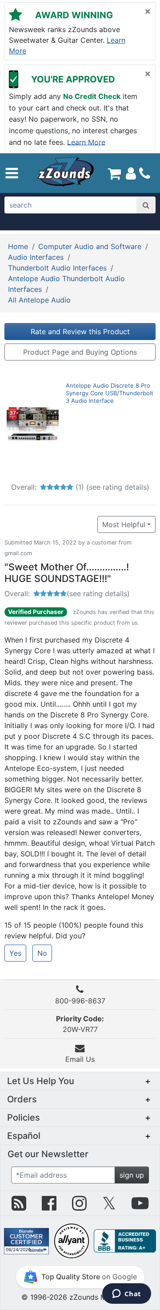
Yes (15, 953)
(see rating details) (117, 487)
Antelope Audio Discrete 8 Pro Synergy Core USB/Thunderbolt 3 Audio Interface (109, 393)
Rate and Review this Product (80, 331)
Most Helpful (123, 524)
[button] (11, 173)
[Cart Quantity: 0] (114, 172)
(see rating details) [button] (98, 593)
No (42, 953)
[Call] (145, 173)
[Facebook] (49, 1206)
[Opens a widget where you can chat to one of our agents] (126, 1294)
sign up (132, 1175)
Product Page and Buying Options (80, 352)
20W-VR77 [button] (80, 1024)
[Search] (146, 204)
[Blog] (19, 1206)
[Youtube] (140, 1206)
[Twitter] (109, 1206)
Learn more (86, 141)
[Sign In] (131, 172)
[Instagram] (79, 1206)
